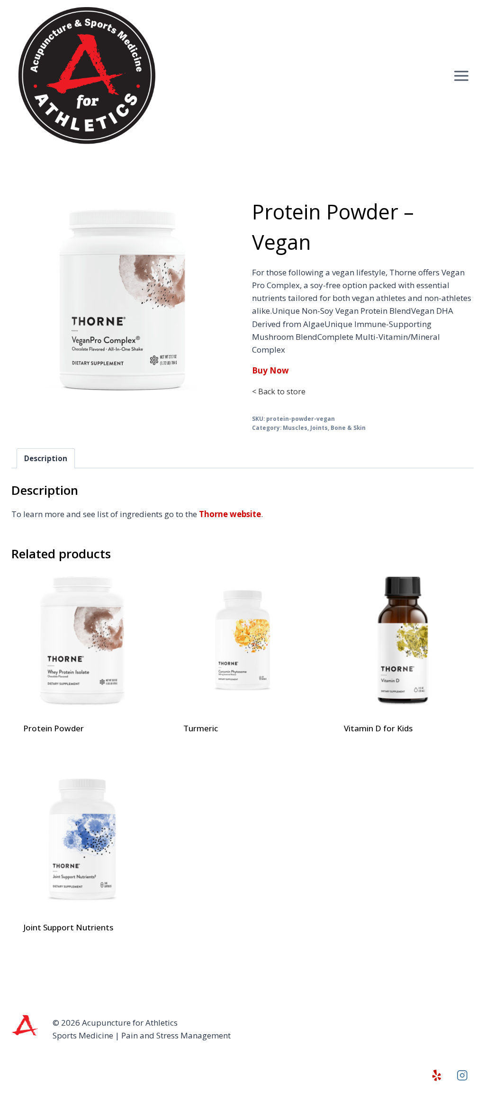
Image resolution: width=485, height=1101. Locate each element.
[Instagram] (462, 1076)
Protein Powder (53, 728)
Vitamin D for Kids (378, 728)
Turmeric (200, 728)
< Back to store (278, 391)
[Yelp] (436, 1076)
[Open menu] (461, 75)
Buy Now (270, 370)
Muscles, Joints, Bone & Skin (324, 427)
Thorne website (230, 514)
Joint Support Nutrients (68, 927)
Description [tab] (45, 458)
